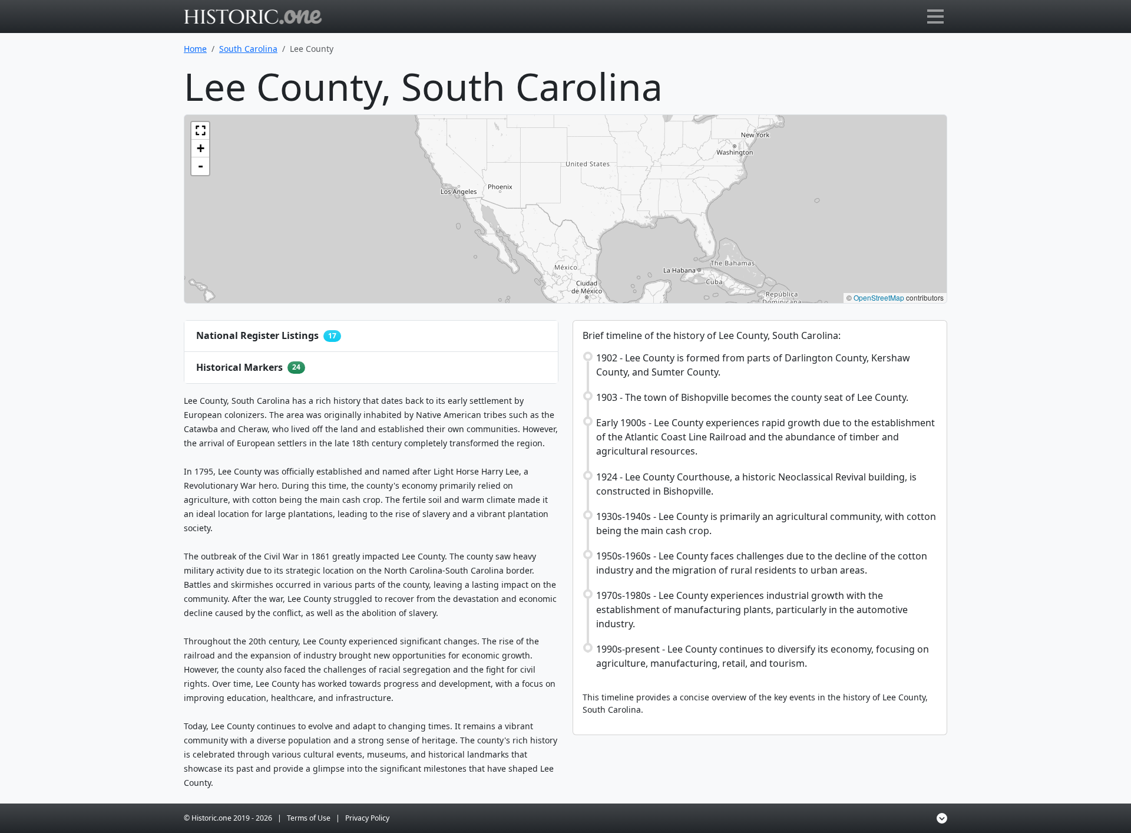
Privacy (367, 818)
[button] (200, 131)
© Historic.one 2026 (228, 818)
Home (195, 48)
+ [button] (200, 148)
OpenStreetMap (879, 297)
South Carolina (248, 48)
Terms (308, 818)
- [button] (200, 166)
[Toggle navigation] (935, 16)
